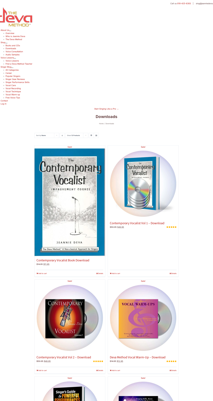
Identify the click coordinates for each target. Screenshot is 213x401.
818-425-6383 (184, 3)
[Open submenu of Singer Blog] (12, 67)
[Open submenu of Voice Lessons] (15, 58)
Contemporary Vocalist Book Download (62, 260)
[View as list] (96, 135)
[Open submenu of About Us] (10, 30)
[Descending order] (62, 135)
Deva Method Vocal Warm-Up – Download (138, 357)
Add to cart (42, 273)
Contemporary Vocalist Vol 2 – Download (63, 357)
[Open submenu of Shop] (6, 43)
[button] (106, 109)
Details (100, 273)
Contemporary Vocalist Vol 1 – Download (137, 223)
